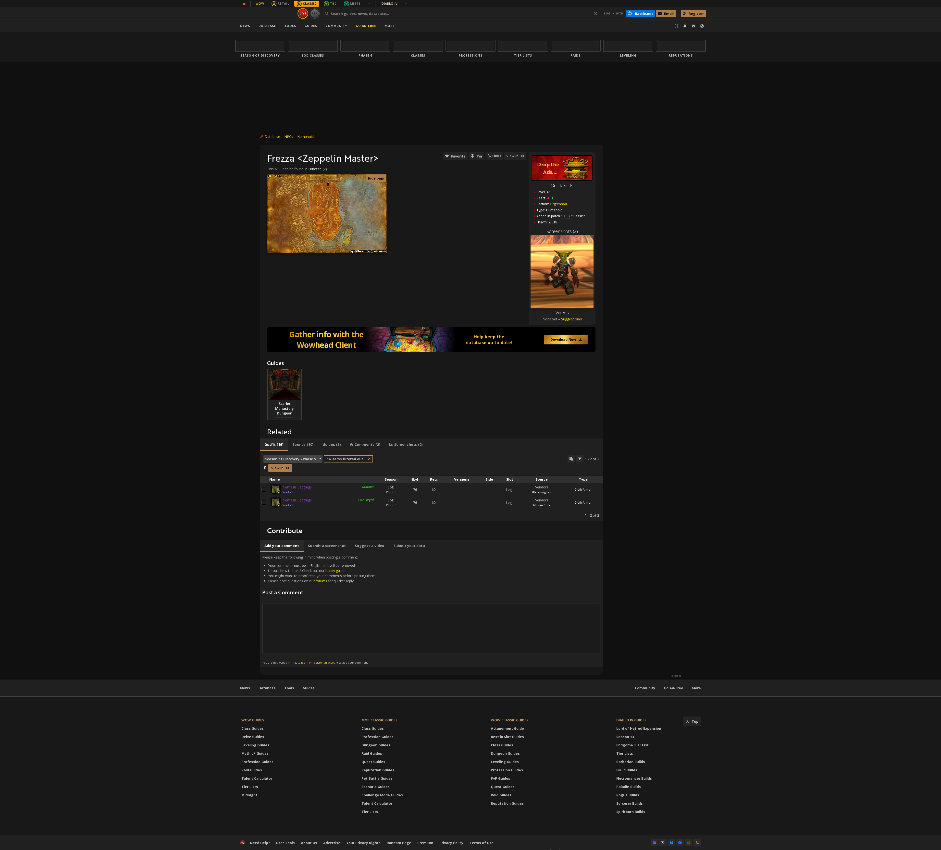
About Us (309, 842)
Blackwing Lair (542, 492)
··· (368, 3)
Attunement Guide (507, 728)
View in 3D (515, 156)
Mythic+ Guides (255, 753)
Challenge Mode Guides (382, 795)
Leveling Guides (255, 745)
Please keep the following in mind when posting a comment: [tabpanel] (319, 609)
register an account (325, 662)
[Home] (265, 13)
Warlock (288, 492)
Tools (289, 688)
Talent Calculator (256, 778)
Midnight (249, 795)
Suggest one (571, 319)
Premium (425, 842)
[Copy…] (571, 458)
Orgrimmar (558, 204)
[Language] (702, 26)
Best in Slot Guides (507, 736)
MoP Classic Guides (379, 720)
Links (496, 156)
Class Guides (252, 728)
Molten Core (541, 505)
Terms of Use (482, 842)
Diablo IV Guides (631, 720)
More (696, 688)
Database (267, 26)
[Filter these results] (579, 458)
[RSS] (697, 842)
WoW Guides (252, 720)
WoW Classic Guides (509, 720)
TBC (333, 3)
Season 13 (625, 736)
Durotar (314, 169)
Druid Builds (626, 770)
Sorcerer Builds (629, 803)
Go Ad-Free (366, 26)
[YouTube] (688, 842)
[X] (663, 842)
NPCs (288, 136)
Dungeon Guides (375, 745)
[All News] (244, 4)
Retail (283, 3)
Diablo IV (394, 3)
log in (304, 662)
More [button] (390, 26)
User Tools (285, 842)
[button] (328, 184)
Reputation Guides (377, 770)
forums (321, 581)
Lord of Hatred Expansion (638, 728)
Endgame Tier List (632, 745)
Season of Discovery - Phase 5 (290, 459)
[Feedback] (693, 26)
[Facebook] (680, 842)
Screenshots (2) (562, 231)
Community (336, 26)
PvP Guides (500, 778)
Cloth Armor (583, 489)
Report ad (676, 676)
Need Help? (260, 842)
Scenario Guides (375, 786)
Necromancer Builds (634, 778)
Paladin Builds (628, 786)
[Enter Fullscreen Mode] (676, 26)
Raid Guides (251, 770)
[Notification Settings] (685, 26)
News (245, 26)
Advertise (331, 842)
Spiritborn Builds (630, 811)
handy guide (335, 570)
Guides (311, 26)
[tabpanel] (431, 486)
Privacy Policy (451, 842)
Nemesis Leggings (297, 487)
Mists (355, 3)
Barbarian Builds (630, 761)
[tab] (274, 444)
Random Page (399, 842)
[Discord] (654, 842)
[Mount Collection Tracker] (431, 339)
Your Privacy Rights (364, 842)
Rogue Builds (627, 795)
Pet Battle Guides (377, 778)
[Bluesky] (671, 842)
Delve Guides (252, 736)
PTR (314, 13)
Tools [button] (290, 26)
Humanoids (306, 136)
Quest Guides (373, 761)
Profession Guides (257, 761)
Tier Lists (249, 786)
